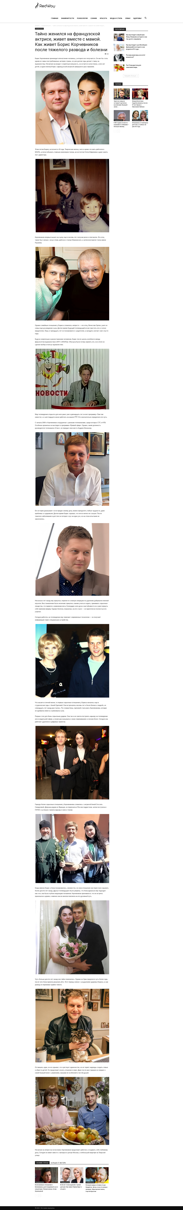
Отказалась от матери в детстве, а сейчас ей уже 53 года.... (140, 124)
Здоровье (137, 18)
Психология (82, 18)
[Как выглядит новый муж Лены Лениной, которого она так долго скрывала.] (119, 37)
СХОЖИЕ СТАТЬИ (42, 1163)
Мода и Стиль (116, 18)
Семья (127, 18)
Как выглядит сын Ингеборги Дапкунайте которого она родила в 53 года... (136, 47)
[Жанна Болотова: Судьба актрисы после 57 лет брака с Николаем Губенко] (140, 93)
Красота (103, 18)
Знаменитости (67, 18)
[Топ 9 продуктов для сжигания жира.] (119, 67)
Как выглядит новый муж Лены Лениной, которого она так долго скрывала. (136, 37)
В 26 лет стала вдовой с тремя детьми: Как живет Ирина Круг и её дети (71, 1187)
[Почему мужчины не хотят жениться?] (119, 57)
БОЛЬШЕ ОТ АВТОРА (58, 1163)
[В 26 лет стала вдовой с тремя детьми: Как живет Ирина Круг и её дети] (71, 1175)
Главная (54, 18)
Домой (37, 26)
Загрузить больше (130, 76)
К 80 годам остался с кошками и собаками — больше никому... (121, 124)
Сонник (94, 18)
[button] (145, 18)
